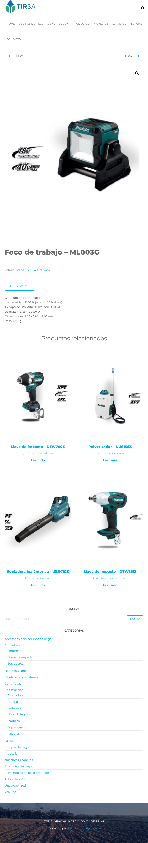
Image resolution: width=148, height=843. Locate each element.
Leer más (38, 460)
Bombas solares (16, 671)
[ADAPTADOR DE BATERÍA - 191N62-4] (9, 55)
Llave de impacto (20, 714)
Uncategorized (15, 785)
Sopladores (117, 453)
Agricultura (28, 270)
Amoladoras (16, 695)
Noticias (136, 23)
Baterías (13, 701)
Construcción (58, 23)
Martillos (14, 721)
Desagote (11, 741)
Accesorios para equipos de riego (28, 639)
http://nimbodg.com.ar (84, 828)
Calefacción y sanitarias (21, 677)
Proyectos (100, 23)
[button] (137, 73)
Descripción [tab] (19, 286)
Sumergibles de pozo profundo (27, 773)
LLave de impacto (45, 453)
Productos (81, 23)
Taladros (14, 733)
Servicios (119, 23)
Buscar (135, 618)
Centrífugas (13, 683)
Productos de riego (18, 766)
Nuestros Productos (19, 760)
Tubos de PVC (15, 779)
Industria (11, 753)
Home (11, 23)
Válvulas (10, 792)
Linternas (43, 270)
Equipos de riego (31, 23)
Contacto (14, 39)
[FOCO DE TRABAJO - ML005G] (138, 55)
